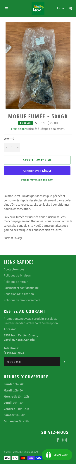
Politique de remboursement (22, 300)
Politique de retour (16, 282)
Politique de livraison (17, 275)
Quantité (9, 139)
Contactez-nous (14, 269)
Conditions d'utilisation (19, 294)
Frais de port (19, 129)
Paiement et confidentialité (21, 288)
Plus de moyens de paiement (37, 180)
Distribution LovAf (28, 452)
